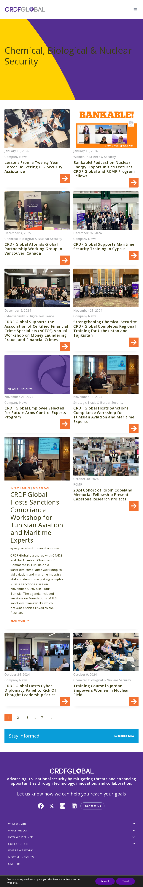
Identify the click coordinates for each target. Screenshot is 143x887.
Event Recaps (41, 488)
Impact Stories (20, 488)
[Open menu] (135, 9)
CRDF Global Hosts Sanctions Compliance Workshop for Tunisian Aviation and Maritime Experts (36, 517)
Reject (125, 881)
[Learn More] (37, 148)
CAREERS (14, 864)
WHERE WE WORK (20, 850)
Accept (105, 881)
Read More (19, 620)
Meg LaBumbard (23, 548)
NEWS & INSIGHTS (21, 857)
